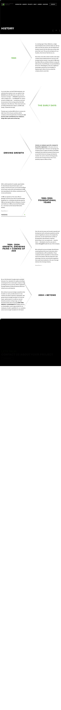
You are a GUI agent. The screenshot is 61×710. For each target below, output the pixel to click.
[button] (59, 31)
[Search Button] (58, 4)
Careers (40, 4)
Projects (30, 4)
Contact (53, 4)
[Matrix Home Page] (7, 4)
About (35, 4)
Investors (45, 4)
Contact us (7, 358)
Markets (24, 4)
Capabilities (18, 4)
